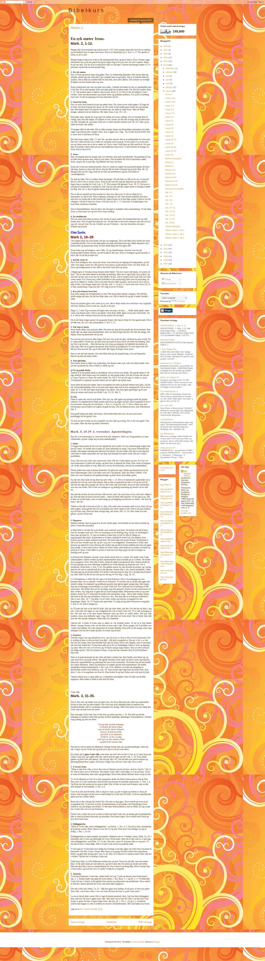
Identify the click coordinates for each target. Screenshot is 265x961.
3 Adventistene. (167, 419)
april (168, 83)
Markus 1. (169, 162)
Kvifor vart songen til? (169, 377)
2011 (165, 249)
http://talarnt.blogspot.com (166, 547)
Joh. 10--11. (170, 208)
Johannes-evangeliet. (174, 189)
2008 (165, 260)
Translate (181, 301)
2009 (165, 256)
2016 (165, 54)
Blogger (157, 942)
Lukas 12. (169, 124)
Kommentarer (170, 283)
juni (167, 76)
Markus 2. (169, 166)
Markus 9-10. (171, 177)
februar (169, 87)
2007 (165, 264)
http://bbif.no (165, 485)
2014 (165, 61)
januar (169, 91)
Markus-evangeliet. (173, 158)
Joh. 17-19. (170, 219)
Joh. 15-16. (170, 215)
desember (170, 68)
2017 (165, 50)
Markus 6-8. (170, 173)
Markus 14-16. (171, 185)
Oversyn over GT (167, 448)
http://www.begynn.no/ (166, 571)
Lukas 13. (169, 128)
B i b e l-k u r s (86, 10)
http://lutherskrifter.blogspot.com (166, 514)
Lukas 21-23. (171, 151)
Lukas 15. (169, 136)
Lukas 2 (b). (170, 102)
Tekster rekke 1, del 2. (175, 238)
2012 (165, 245)
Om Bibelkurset (167, 434)
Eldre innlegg (145, 922)
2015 (165, 57)
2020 (165, 46)
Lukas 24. (169, 155)
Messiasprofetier (167, 340)
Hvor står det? (166, 405)
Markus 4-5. (170, 170)
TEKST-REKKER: (172, 226)
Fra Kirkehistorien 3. (169, 391)
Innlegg (167, 279)
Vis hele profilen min (186, 512)
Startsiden (111, 922)
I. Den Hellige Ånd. (168, 349)
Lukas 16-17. (171, 139)
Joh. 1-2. (169, 192)
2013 (165, 65)
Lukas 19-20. (171, 147)
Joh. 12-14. (170, 211)
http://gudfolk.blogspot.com (166, 490)
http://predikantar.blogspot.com (166, 523)
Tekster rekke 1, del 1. (175, 230)
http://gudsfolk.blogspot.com (166, 497)
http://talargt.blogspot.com (166, 540)
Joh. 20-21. (170, 223)
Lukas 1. (169, 94)
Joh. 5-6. (169, 200)
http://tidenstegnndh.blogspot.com (166, 563)
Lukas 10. (169, 117)
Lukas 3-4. (169, 106)
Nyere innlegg (77, 922)
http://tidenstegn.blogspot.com (166, 554)
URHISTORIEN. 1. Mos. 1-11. (173, 325)
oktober (169, 72)
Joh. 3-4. (169, 196)
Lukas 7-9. (169, 113)
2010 (165, 252)
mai (167, 80)
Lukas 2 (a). (170, 98)
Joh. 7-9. (169, 204)
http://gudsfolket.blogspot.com (166, 505)
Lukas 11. (169, 121)
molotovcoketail (138, 942)
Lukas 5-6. (169, 109)
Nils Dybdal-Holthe (187, 473)
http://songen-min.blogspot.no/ (166, 532)
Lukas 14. (169, 132)
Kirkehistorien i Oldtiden (170, 363)
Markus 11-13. (171, 181)
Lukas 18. (169, 143)
